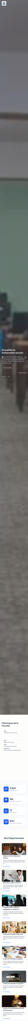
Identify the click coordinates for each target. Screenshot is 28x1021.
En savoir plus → (7, 866)
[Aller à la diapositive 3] (5, 375)
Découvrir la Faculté (8, 367)
